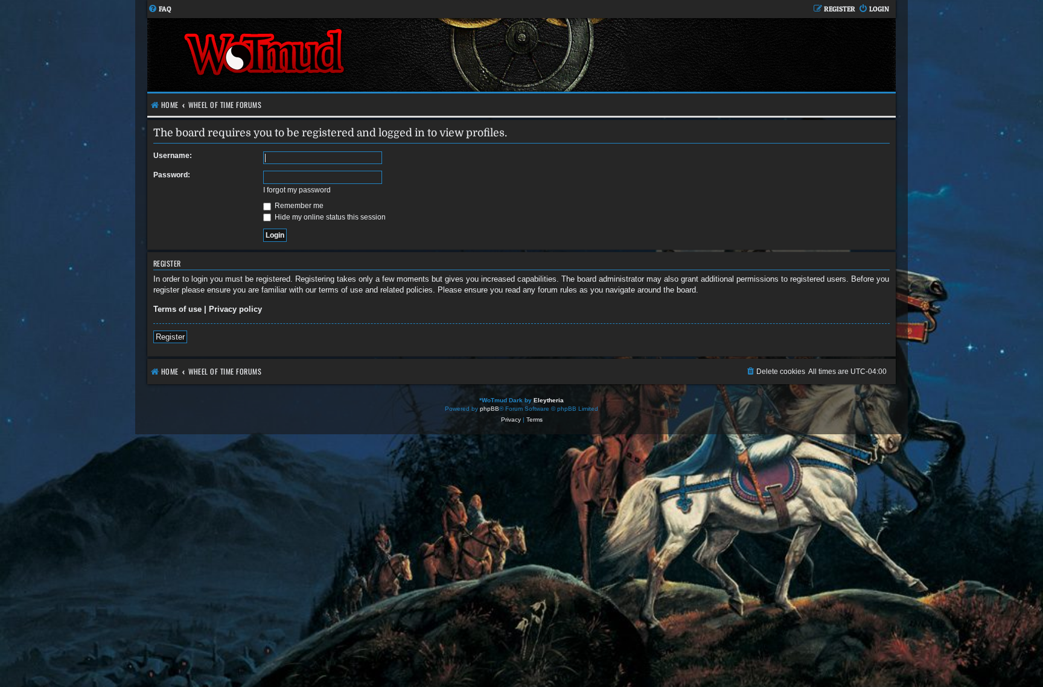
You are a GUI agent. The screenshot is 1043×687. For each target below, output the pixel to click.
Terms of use (177, 309)
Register (170, 336)
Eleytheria (549, 400)
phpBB (489, 408)
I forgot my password (297, 190)
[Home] (334, 55)
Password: (171, 175)
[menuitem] (159, 9)
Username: (172, 155)
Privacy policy (235, 309)
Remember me (298, 205)
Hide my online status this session (329, 217)
